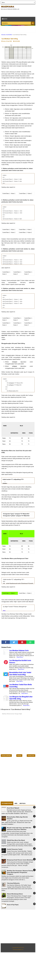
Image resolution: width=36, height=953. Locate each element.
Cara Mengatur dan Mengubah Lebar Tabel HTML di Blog (21, 698)
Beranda (19, 755)
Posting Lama (31, 755)
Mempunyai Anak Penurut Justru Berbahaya (20, 860)
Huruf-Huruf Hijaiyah (13, 808)
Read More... (20, 657)
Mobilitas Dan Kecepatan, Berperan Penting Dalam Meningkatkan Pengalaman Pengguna (20, 872)
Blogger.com (20, 949)
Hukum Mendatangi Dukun (15, 894)
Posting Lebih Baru (6, 755)
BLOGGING (17, 41)
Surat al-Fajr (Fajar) (12, 904)
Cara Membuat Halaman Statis (19, 650)
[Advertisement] (18, 13)
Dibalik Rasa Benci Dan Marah (16, 840)
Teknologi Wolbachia (13, 883)
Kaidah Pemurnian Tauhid (14, 849)
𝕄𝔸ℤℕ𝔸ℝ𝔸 (21, 947)
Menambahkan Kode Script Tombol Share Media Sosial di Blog (20, 673)
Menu (5, 19)
